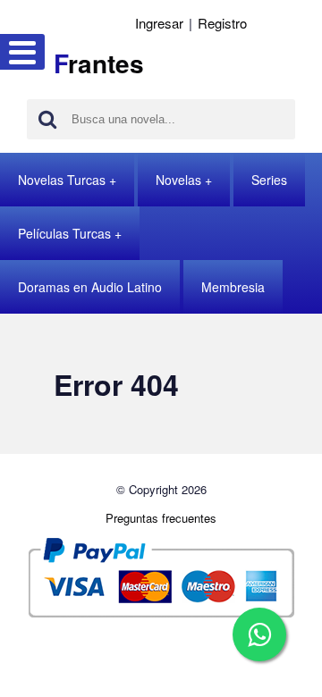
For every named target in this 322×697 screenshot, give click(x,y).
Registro (222, 22)
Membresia (233, 287)
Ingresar (159, 22)
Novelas (178, 180)
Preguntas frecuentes (161, 517)
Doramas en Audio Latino (90, 287)
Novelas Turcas (62, 180)
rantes (99, 63)
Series (269, 180)
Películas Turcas (64, 233)
